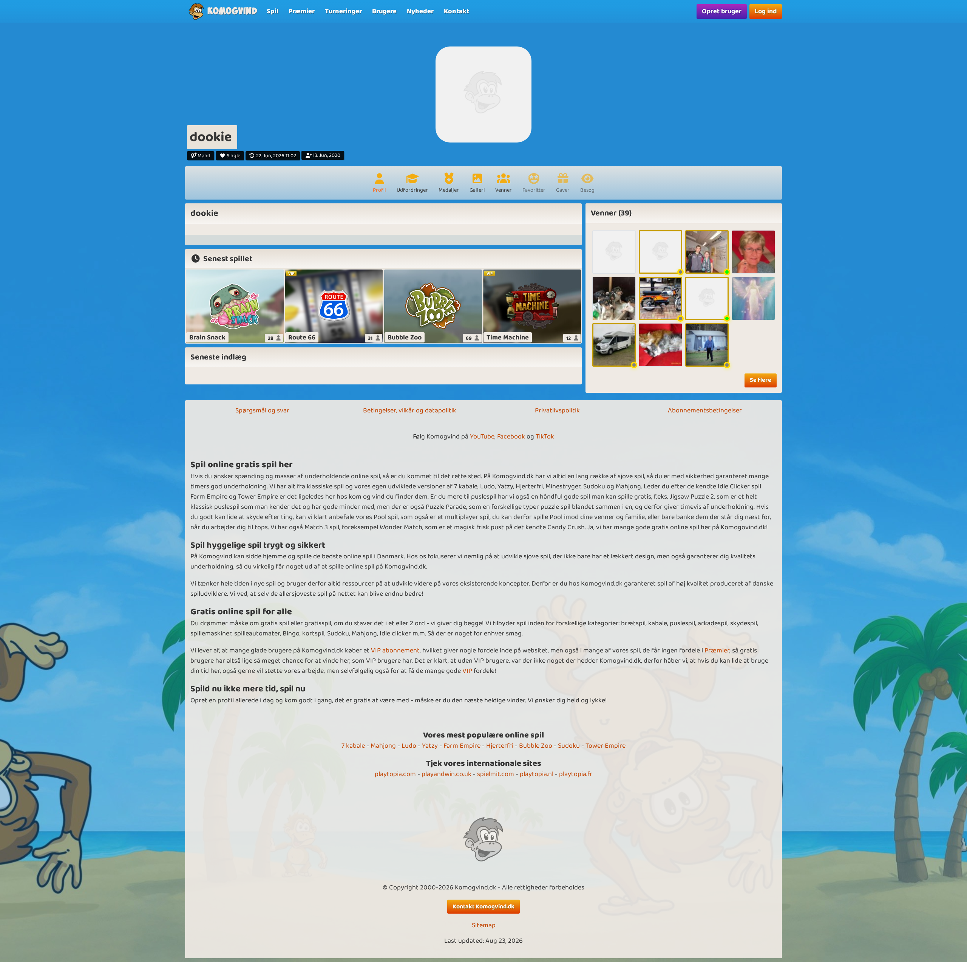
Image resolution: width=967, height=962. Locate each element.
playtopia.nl (536, 774)
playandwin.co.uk (446, 774)
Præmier (716, 650)
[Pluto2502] (614, 345)
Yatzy (430, 745)
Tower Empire (605, 745)
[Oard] (614, 298)
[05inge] (660, 252)
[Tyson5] (707, 298)
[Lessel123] (707, 345)
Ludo (409, 745)
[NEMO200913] (660, 345)
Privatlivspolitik (557, 410)
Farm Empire (461, 745)
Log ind (766, 11)
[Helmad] (707, 252)
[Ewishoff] (660, 298)
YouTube (482, 436)
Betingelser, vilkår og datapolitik (409, 410)
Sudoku (569, 745)
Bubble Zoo (535, 745)
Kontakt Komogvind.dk (483, 906)
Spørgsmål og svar (262, 410)
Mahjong (383, 745)
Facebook (511, 436)
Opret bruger (721, 11)
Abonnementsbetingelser (705, 410)
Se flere (760, 380)
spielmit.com (495, 774)
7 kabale (353, 745)
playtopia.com (395, 774)
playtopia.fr (575, 774)
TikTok (545, 436)
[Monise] (614, 252)
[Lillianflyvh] (753, 252)
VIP (467, 671)
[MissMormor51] (753, 298)
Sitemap (484, 925)
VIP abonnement (395, 650)
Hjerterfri (499, 745)
